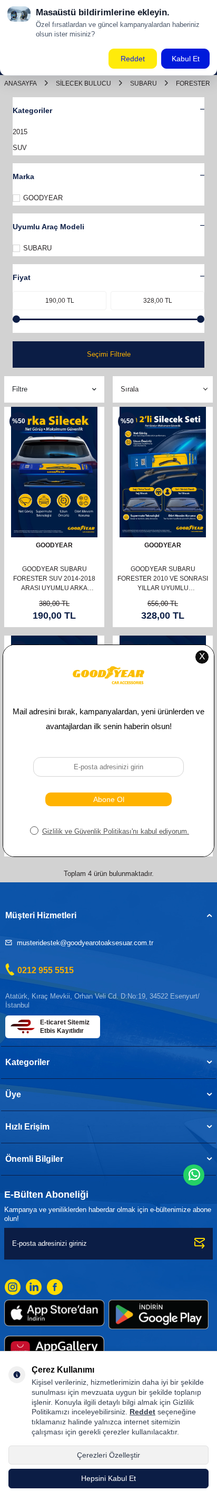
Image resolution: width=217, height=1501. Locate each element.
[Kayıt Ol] (200, 1244)
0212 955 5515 (45, 970)
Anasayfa (20, 83)
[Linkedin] (33, 1287)
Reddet (142, 1411)
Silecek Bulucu (83, 83)
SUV (20, 148)
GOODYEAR (43, 198)
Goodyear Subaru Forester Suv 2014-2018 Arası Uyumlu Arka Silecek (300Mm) (54, 579)
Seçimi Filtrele (109, 354)
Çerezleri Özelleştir (108, 1455)
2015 (20, 132)
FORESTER (193, 83)
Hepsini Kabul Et (108, 1478)
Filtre (19, 389)
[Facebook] (54, 1287)
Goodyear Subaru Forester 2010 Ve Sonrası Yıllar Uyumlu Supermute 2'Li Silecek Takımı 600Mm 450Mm (162, 579)
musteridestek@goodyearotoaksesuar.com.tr (85, 943)
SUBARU (143, 83)
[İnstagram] (12, 1287)
